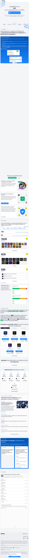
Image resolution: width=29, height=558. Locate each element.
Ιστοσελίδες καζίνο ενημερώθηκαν (16, 235)
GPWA (15, 547)
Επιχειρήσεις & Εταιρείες (4, 429)
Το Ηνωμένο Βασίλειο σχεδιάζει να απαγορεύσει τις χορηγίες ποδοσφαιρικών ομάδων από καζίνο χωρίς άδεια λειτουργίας (14, 416)
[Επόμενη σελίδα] (15, 527)
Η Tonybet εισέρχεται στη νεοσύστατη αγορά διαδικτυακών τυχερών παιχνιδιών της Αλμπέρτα (13, 421)
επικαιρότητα (8, 16)
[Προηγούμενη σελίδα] (13, 527)
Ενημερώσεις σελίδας (18, 232)
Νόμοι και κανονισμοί (4, 414)
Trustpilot (8, 549)
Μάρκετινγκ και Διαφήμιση (4, 425)
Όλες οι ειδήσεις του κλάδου (14, 434)
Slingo (17, 456)
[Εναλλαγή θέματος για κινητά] (28, 0)
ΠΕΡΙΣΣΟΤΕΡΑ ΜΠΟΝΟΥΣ (14, 391)
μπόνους (11, 15)
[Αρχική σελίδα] (3, 0)
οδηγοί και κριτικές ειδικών (20, 15)
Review (6, 340)
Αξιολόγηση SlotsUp (14, 355)
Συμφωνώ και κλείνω (14, 556)
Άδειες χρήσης (3, 419)
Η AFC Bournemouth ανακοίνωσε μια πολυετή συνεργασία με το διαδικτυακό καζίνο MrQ (14, 426)
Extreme (3, 495)
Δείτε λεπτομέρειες (4, 380)
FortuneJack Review (24, 341)
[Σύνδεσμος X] (25, 538)
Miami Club (3, 498)
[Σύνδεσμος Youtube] (24, 538)
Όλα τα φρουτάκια (14, 250)
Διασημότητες (3, 401)
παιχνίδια (14, 15)
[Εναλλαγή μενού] (1, 1)
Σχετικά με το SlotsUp (5, 203)
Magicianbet (3, 485)
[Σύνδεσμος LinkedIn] (27, 538)
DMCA (19, 547)
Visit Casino (9, 351)
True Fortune (3, 482)
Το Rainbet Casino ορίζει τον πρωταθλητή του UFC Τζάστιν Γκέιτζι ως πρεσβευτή (7, 403)
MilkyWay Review (11, 353)
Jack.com (3, 501)
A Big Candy (3, 488)
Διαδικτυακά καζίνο (7, 15)
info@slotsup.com (16, 545)
